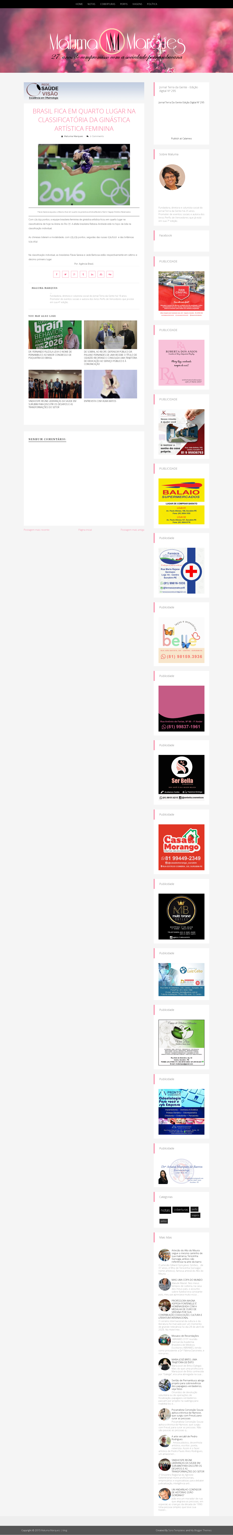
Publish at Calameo (181, 138)
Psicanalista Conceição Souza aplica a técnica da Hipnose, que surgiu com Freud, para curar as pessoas (187, 1414)
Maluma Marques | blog (54, 1530)
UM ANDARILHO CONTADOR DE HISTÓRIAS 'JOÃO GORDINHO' (186, 1492)
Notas (91, 4)
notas (165, 1210)
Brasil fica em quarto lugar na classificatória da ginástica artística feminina (84, 120)
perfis (194, 1209)
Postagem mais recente (36, 529)
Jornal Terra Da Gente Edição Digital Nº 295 (181, 102)
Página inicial (85, 529)
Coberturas (107, 4)
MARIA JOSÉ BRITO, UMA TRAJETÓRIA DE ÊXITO (184, 1361)
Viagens (137, 4)
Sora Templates (176, 1530)
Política (152, 4)
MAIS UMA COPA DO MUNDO (187, 1279)
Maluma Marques (73, 136)
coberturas (181, 1209)
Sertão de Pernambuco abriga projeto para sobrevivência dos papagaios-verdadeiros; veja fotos (188, 1384)
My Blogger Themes (201, 1530)
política (164, 1221)
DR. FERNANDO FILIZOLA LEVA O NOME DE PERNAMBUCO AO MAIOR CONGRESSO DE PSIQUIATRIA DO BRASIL (50, 354)
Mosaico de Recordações (185, 1335)
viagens (195, 1215)
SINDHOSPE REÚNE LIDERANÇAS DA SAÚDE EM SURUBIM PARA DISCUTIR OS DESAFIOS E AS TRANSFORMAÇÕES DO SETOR (52, 404)
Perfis (124, 4)
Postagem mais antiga (132, 529)
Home (79, 4)
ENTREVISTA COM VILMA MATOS (100, 401)
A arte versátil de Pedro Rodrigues (184, 1438)
